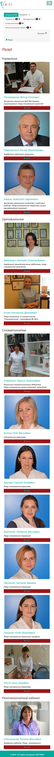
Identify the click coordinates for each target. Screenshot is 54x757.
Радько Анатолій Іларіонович (21, 199)
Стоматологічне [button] (12, 23)
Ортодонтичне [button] (30, 19)
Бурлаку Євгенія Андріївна (19, 482)
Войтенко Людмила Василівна (22, 531)
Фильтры (41, 33)
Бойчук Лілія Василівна (17, 433)
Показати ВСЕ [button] (11, 15)
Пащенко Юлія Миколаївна (19, 632)
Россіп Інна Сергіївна (16, 683)
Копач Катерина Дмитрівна (20, 312)
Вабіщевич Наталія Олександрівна (24, 260)
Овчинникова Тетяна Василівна (22, 739)
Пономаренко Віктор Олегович (21, 97)
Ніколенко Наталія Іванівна (20, 583)
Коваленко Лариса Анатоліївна (22, 380)
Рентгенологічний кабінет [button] (16, 27)
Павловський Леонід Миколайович (23, 150)
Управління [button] (11, 19)
